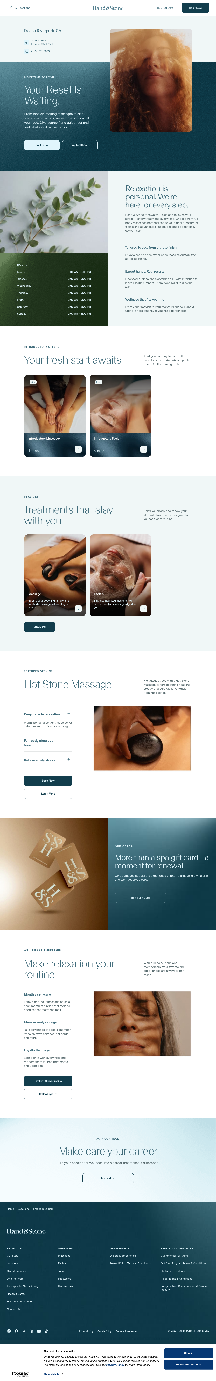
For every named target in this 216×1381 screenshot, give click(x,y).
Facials (62, 1263)
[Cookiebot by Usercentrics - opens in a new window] (21, 1374)
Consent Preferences (126, 1331)
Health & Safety (16, 1293)
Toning (62, 1271)
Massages (64, 1255)
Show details (51, 1374)
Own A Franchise (17, 1271)
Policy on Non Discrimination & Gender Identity (184, 1288)
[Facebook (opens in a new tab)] (16, 1331)
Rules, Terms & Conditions (176, 1278)
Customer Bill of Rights (175, 1255)
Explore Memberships (122, 1255)
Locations (13, 1263)
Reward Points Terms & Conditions (130, 1263)
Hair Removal (66, 1286)
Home (10, 1209)
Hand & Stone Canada (20, 1301)
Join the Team (15, 1278)
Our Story (12, 1255)
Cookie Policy (104, 1331)
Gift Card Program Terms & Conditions (183, 1263)
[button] (48, 713)
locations (24, 1209)
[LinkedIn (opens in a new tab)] (31, 1331)
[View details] (78, 449)
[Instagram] (9, 1331)
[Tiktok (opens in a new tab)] (46, 1331)
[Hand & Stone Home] (108, 8)
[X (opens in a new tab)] (24, 1331)
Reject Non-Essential (188, 1364)
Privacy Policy (86, 1331)
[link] (55, 416)
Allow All (188, 1353)
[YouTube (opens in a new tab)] (39, 1331)
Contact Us (13, 1309)
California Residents (173, 1271)
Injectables (64, 1278)
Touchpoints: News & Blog (22, 1286)
